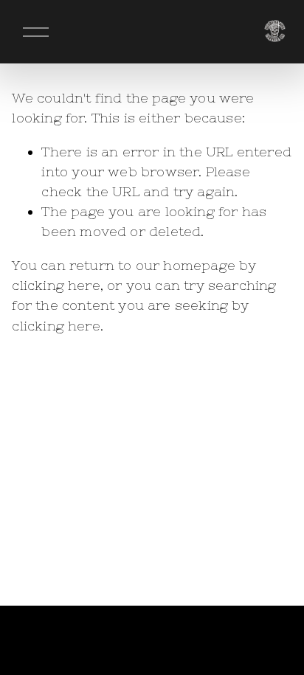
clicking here (56, 285)
